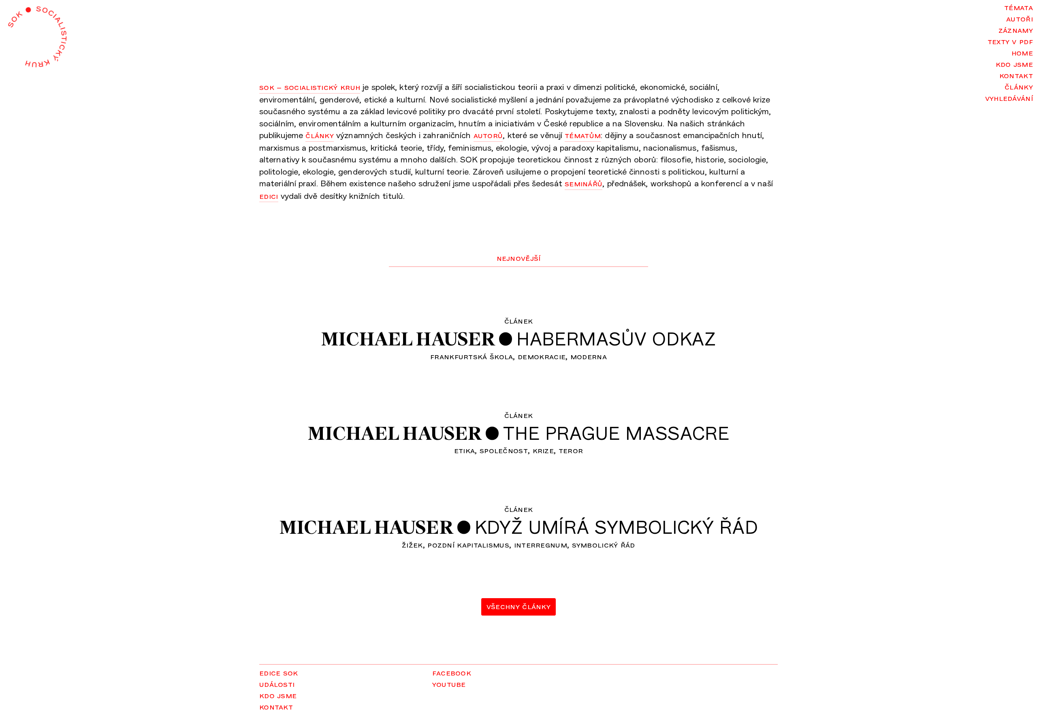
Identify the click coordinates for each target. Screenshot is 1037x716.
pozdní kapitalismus (468, 544)
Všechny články (518, 606)
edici (268, 195)
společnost (504, 450)
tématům (583, 135)
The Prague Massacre (616, 432)
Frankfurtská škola (471, 356)
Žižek (412, 544)
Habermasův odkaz (616, 338)
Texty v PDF (1010, 41)
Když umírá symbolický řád (616, 526)
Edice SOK (278, 672)
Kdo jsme (1014, 63)
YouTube (449, 683)
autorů (488, 135)
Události (276, 683)
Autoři (1019, 18)
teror (571, 450)
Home (1022, 52)
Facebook (451, 672)
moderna (588, 356)
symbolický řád (603, 544)
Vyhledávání (1009, 97)
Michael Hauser (408, 338)
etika (464, 450)
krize (543, 450)
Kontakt (1016, 75)
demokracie (541, 356)
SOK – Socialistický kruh (309, 87)
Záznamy (1016, 29)
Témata (1018, 7)
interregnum (540, 544)
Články (1019, 86)
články (319, 135)
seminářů (583, 183)
